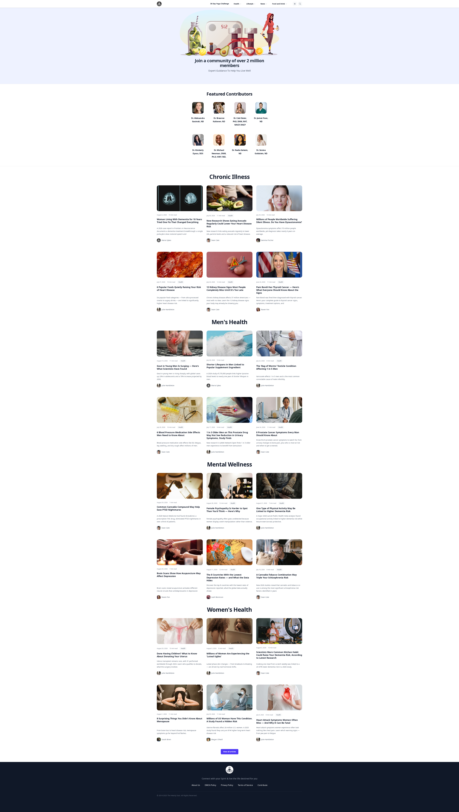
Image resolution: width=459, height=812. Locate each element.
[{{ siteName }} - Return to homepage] (159, 3)
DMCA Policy (210, 785)
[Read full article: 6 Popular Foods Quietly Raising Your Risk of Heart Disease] (180, 265)
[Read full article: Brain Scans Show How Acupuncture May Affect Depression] (180, 552)
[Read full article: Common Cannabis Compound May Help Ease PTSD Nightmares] (180, 486)
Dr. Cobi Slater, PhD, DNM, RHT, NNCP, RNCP (240, 121)
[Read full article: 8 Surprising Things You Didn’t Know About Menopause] (180, 697)
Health (230, 216)
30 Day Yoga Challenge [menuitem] (219, 4)
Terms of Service (245, 785)
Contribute (262, 785)
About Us (196, 785)
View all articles (229, 751)
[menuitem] (238, 3)
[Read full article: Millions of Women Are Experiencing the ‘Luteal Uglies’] (229, 631)
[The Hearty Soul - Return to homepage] (229, 770)
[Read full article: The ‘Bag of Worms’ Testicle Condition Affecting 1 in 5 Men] (279, 343)
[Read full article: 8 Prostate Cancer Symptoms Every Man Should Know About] (279, 410)
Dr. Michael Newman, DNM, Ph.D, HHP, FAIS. (219, 153)
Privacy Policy (227, 785)
